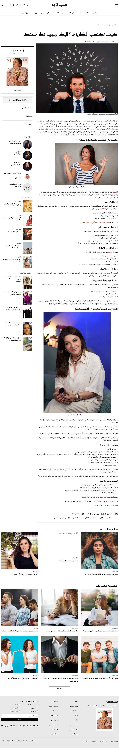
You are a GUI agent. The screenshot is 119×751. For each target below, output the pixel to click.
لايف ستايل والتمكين (31, 705)
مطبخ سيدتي (74, 706)
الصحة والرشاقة (14, 705)
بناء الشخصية (57, 518)
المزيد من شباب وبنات (107, 586)
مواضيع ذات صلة (109, 529)
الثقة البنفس (93, 518)
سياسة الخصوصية (103, 741)
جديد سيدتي (26, 197)
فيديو (24, 13)
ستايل (76, 715)
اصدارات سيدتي (73, 729)
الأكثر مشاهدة (25, 273)
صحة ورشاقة (72, 13)
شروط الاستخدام (114, 741)
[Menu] (116, 5)
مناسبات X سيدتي (53, 706)
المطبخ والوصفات (14, 708)
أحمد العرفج (18, 178)
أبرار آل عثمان (17, 154)
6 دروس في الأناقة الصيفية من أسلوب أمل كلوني (12, 293)
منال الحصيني (17, 186)
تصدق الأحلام (29, 116)
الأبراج (19, 257)
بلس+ (42, 13)
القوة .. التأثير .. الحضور (27, 108)
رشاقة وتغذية (18, 201)
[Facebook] (10, 5)
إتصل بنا (86, 741)
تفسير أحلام (18, 229)
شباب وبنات (114, 41)
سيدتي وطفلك (61, 13)
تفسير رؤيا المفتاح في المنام (14, 232)
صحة (20, 215)
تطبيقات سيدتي (53, 725)
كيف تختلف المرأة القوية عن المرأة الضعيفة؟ (94, 497)
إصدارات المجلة (17, 50)
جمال (81, 13)
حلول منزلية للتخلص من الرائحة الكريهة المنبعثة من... (12, 339)
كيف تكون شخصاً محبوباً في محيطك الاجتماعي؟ (94, 222)
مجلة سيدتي (54, 701)
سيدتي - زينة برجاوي (102, 41)
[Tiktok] (17, 5)
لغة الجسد (111, 252)
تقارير (76, 720)
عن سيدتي (55, 711)
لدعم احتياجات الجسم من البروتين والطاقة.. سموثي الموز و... (12, 205)
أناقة (87, 13)
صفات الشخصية (77, 518)
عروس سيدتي (74, 725)
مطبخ (33, 13)
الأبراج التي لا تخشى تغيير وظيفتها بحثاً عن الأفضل (12, 261)
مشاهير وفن (33, 708)
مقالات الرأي (27, 137)
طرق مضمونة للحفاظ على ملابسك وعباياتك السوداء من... (13, 309)
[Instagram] (13, 5)
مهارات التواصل (67, 518)
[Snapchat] (24, 5)
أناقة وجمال (33, 711)
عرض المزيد (59, 688)
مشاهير (95, 13)
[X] (20, 5)
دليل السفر (75, 734)
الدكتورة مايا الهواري (16, 165)
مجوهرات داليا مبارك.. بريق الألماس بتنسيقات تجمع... (13, 324)
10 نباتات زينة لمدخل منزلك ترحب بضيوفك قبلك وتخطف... (13, 278)
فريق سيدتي (54, 720)
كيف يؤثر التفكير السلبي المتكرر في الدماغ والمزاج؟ (12, 219)
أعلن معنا (94, 741)
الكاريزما (115, 192)
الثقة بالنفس (101, 209)
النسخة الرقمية (17, 90)
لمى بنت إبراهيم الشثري (15, 143)
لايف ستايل (50, 13)
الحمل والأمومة (14, 711)
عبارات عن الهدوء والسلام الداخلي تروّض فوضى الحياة (12, 247)
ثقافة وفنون (18, 243)
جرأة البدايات (29, 125)
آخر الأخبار (55, 734)
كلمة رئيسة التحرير (19, 100)
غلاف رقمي (55, 729)
